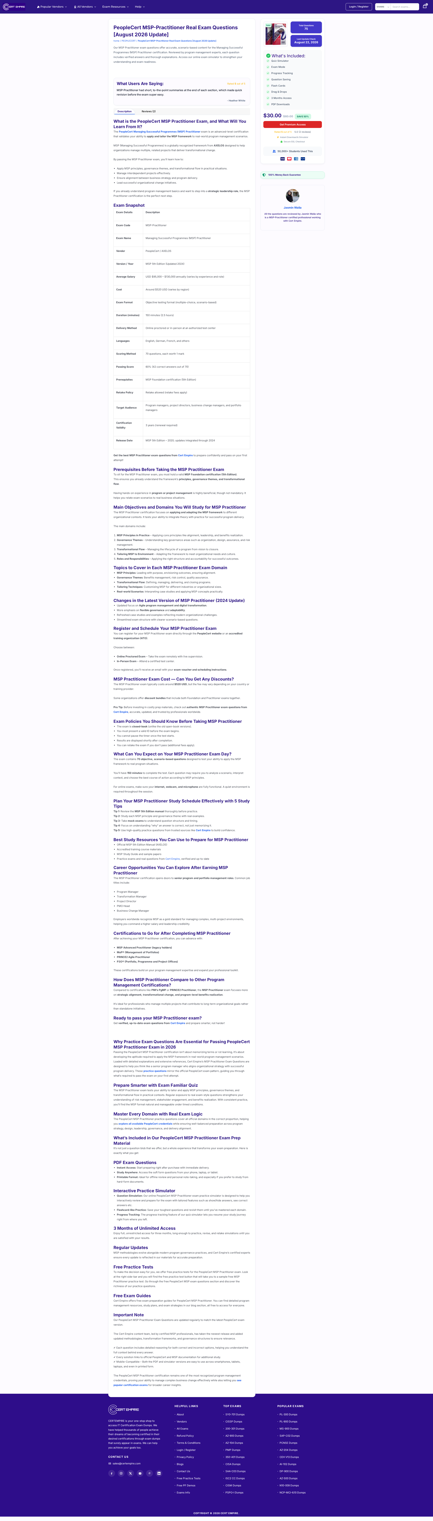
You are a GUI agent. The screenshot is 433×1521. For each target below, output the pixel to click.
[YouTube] (140, 1477)
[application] (65, 6)
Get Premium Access (293, 124)
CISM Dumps (232, 1489)
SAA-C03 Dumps (234, 1475)
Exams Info (182, 1497)
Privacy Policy (184, 1461)
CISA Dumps (232, 1468)
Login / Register (185, 1454)
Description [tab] (125, 115)
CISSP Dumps (232, 1426)
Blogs (179, 1468)
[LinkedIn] (159, 1477)
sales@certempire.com (127, 1467)
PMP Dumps (231, 1454)
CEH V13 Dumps (288, 1461)
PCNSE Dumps (287, 1447)
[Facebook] (111, 1477)
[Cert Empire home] (126, 1414)
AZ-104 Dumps (233, 1447)
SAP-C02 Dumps (288, 1440)
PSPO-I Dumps (233, 1497)
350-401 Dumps (234, 1461)
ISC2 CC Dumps (234, 1482)
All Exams (181, 1433)
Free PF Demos (185, 1489)
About (179, 1418)
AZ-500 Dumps (287, 1482)
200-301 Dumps (233, 1433)
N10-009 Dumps (288, 1489)
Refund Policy (184, 1440)
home (116, 40)
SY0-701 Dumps (234, 1418)
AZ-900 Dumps (233, 1440)
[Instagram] (121, 1477)
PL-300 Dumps (287, 1418)
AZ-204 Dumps (287, 1454)
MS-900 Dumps (288, 1433)
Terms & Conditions (187, 1447)
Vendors (181, 1426)
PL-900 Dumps (287, 1426)
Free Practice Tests (187, 1482)
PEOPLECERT (129, 40)
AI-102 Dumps (286, 1468)
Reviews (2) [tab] (149, 115)
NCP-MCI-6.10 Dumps (291, 1497)
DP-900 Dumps (287, 1475)
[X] (130, 1477)
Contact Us (182, 1475)
